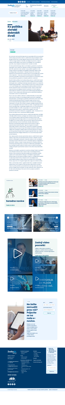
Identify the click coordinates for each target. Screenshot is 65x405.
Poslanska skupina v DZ (25, 368)
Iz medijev (36, 353)
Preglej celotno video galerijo (42, 255)
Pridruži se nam (54, 6)
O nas (27, 5)
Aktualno (46, 6)
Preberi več (23, 15)
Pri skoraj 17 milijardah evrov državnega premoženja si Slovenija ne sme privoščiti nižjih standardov (48, 203)
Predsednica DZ (24, 365)
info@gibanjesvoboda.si (13, 361)
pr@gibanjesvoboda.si (13, 366)
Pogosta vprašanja (36, 1)
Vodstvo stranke (24, 356)
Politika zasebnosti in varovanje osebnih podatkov (38, 389)
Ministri (56, 226)
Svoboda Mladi (54, 1)
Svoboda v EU (23, 370)
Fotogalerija (36, 355)
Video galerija (36, 356)
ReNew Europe (24, 371)
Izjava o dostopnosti (53, 389)
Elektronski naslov (47, 307)
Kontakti (28, 1)
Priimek (51, 302)
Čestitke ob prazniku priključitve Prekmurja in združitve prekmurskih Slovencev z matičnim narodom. (48, 183)
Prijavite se (51, 371)
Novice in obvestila (37, 352)
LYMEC (22, 372)
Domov (9, 21)
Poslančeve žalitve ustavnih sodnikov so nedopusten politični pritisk (46, 15)
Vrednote (23, 353)
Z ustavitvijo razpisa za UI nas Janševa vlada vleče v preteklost (25, 13)
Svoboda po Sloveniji (45, 1)
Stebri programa (24, 352)
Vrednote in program (18, 5)
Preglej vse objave (10, 205)
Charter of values (11, 381)
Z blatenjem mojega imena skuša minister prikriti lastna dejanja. (53, 14)
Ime (44, 302)
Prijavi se (49, 313)
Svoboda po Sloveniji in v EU (26, 360)
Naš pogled (14, 21)
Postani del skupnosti (37, 362)
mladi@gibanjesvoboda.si (13, 371)
